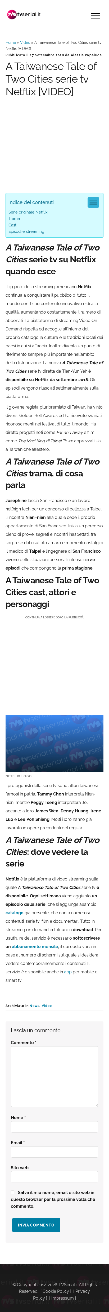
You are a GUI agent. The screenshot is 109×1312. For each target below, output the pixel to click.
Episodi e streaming (26, 231)
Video (25, 42)
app (68, 971)
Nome (18, 1117)
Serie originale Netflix (28, 212)
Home (11, 42)
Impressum (62, 1298)
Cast (12, 225)
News (34, 1006)
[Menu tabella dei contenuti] (93, 202)
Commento (24, 1042)
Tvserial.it (24, 14)
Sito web (20, 1167)
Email (18, 1142)
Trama (14, 218)
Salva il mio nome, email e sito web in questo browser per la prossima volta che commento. (53, 1199)
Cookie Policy (56, 1291)
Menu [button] (95, 16)
